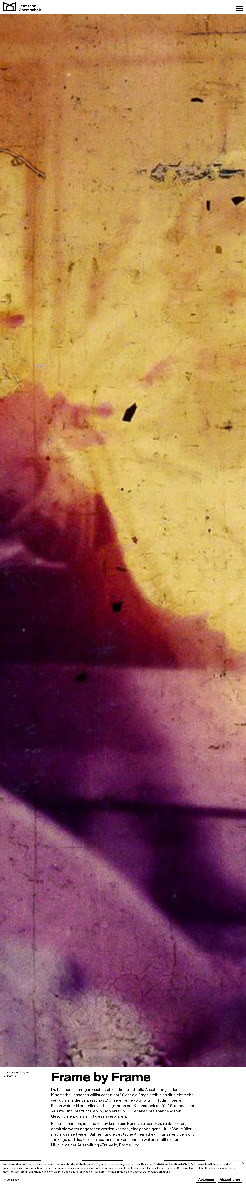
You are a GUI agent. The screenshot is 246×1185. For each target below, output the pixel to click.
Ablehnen (206, 1179)
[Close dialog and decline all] (243, 1163)
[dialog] (123, 1173)
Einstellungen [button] (10, 1180)
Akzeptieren (230, 1179)
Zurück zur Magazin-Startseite (17, 1074)
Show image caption (242, 1063)
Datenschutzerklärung (156, 1171)
